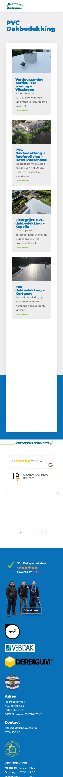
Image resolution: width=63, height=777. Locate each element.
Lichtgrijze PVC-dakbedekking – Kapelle (30, 223)
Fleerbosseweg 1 (15, 701)
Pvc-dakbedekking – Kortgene (29, 290)
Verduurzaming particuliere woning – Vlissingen (29, 84)
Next (57, 493)
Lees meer (22, 110)
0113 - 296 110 (12, 732)
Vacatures (31, 610)
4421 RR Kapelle (15, 705)
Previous (5, 493)
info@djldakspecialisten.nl (21, 727)
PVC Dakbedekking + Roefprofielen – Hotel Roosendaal (31, 155)
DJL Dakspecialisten (31, 563)
